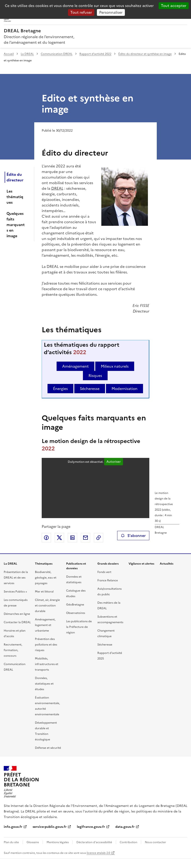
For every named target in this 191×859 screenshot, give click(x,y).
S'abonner (136, 535)
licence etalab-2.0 (98, 853)
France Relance (107, 580)
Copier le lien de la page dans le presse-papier (98, 537)
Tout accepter (173, 5)
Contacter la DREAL (17, 622)
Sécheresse (89, 388)
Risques (95, 375)
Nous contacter (155, 842)
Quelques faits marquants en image (16, 225)
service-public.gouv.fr (50, 826)
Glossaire (33, 842)
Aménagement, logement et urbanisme (45, 625)
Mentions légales (58, 842)
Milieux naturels (115, 366)
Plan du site (11, 842)
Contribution (128, 842)
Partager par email (85, 537)
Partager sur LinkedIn (72, 537)
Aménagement (75, 366)
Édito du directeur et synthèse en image (145, 54)
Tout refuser (81, 12)
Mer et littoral (44, 591)
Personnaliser (111, 12)
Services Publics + (15, 591)
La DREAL (27, 54)
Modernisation (124, 388)
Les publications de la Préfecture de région (79, 627)
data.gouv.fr (125, 826)
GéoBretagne (75, 605)
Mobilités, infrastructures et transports (46, 664)
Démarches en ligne (17, 614)
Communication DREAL (56, 54)
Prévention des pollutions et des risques (46, 644)
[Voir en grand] (124, 197)
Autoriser (113, 461)
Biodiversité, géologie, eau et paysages (45, 577)
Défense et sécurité (48, 748)
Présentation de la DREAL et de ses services (16, 577)
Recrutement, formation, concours (13, 650)
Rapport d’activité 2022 (95, 54)
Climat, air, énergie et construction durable (47, 605)
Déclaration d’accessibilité (94, 842)
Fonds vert (104, 572)
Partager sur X (59, 537)
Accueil (9, 54)
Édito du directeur (15, 177)
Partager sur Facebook (46, 537)
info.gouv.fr (13, 826)
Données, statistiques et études (44, 683)
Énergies (60, 388)
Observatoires (75, 613)
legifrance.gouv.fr (91, 826)
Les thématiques (15, 196)
